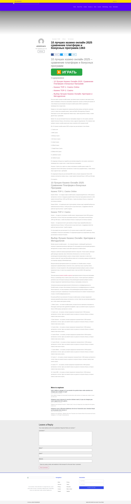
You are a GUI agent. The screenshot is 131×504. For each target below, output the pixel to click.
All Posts (41, 51)
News (110, 6)
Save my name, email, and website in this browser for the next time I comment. (60, 464)
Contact (85, 6)
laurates (99, 6)
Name (41, 448)
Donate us (90, 6)
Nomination (115, 6)
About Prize (79, 6)
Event (95, 6)
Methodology (105, 6)
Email (41, 453)
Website (41, 458)
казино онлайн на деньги (66, 275)
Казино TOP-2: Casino (63, 90)
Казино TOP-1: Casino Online (66, 87)
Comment (42, 430)
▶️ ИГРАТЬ (67, 72)
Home (74, 6)
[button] (115, 1)
